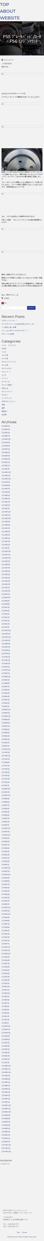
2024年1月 (6, 508)
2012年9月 (6, 957)
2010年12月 (6, 1026)
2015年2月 (6, 861)
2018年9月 (6, 720)
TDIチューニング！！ (10, 321)
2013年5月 (6, 931)
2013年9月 (6, 917)
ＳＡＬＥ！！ (6, 372)
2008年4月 (6, 1132)
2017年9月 (6, 759)
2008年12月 (6, 1105)
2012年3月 (6, 977)
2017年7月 (6, 766)
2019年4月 (6, 696)
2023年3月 (6, 541)
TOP (4, 4)
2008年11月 (6, 1109)
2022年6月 (6, 571)
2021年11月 (6, 594)
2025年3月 (6, 462)
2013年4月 (6, 934)
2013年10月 (6, 914)
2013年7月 (6, 924)
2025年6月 (6, 452)
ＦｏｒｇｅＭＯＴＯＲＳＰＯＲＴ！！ (15, 331)
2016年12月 (6, 789)
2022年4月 (6, 578)
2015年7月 (6, 845)
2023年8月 (6, 525)
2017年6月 (6, 769)
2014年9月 (6, 878)
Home (24, 1232)
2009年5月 (6, 1089)
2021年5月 (6, 614)
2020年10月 (6, 637)
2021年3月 (6, 621)
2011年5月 (5, 1010)
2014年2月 (6, 901)
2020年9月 (6, 640)
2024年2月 (6, 505)
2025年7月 (6, 449)
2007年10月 (6, 1152)
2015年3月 (6, 858)
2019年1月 (5, 706)
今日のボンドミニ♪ (8, 401)
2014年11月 (6, 871)
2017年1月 (5, 785)
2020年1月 (6, 667)
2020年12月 (6, 630)
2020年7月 (6, 647)
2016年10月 (6, 795)
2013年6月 (6, 927)
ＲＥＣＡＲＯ (6, 368)
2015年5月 (5, 851)
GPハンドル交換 (8, 334)
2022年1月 (6, 588)
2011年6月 (5, 1006)
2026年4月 (6, 429)
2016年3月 (6, 818)
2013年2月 (6, 940)
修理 (3, 408)
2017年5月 (6, 772)
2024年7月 (6, 489)
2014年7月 (6, 884)
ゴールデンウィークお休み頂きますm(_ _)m (18, 324)
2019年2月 (6, 703)
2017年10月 (6, 756)
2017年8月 (6, 762)
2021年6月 (6, 611)
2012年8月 (6, 960)
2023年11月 (6, 515)
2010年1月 (5, 1062)
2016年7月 (6, 805)
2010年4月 (6, 1053)
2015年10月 (6, 835)
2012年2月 (6, 980)
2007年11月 (6, 1148)
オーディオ (6, 382)
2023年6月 (6, 532)
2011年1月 (5, 1023)
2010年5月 (6, 1049)
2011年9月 (5, 997)
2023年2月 (6, 545)
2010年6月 (6, 1046)
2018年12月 (6, 710)
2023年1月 (6, 548)
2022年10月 (6, 558)
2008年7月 (6, 1122)
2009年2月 (6, 1099)
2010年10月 (6, 1033)
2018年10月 (6, 716)
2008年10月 (6, 1112)
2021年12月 (6, 591)
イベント (5, 378)
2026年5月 (6, 426)
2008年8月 (6, 1119)
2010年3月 (6, 1056)
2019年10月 (6, 677)
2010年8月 (6, 1039)
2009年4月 (6, 1092)
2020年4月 (6, 657)
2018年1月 (5, 746)
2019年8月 (6, 683)
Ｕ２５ (4, 375)
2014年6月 (6, 888)
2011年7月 (5, 1003)
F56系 (4, 349)
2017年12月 (6, 749)
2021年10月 (6, 598)
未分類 (6, 298)
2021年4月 (6, 617)
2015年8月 (6, 841)
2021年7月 (6, 607)
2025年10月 (6, 439)
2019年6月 (6, 690)
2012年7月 (6, 963)
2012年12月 (6, 947)
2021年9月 (6, 601)
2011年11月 (5, 990)
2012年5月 (6, 970)
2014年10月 (6, 875)
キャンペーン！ (7, 391)
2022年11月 (6, 555)
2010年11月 (6, 1029)
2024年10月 (6, 479)
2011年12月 (6, 987)
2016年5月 (5, 812)
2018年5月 (6, 733)
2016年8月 (6, 802)
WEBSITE (10, 17)
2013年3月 (6, 937)
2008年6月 (6, 1125)
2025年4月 (6, 459)
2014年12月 (6, 868)
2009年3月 (6, 1095)
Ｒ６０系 (5, 365)
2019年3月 (6, 700)
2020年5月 (6, 654)
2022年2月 (6, 584)
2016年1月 (5, 825)
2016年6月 (5, 809)
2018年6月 (6, 729)
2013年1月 (5, 944)
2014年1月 (5, 904)
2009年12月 (6, 1066)
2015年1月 (5, 865)
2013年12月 (6, 907)
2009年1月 (6, 1102)
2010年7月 (6, 1043)
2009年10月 (6, 1072)
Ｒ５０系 (5, 355)
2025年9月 (6, 442)
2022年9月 (6, 561)
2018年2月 (6, 743)
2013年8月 (6, 921)
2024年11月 (6, 476)
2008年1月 (6, 1142)
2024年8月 (6, 485)
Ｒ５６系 (5, 358)
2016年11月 (6, 792)
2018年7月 (6, 726)
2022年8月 (6, 564)
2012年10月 (6, 954)
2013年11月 (6, 911)
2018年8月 (6, 723)
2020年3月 (6, 660)
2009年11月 (6, 1069)
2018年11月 (6, 713)
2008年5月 (6, 1128)
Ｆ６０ (4, 352)
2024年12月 (6, 472)
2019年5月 (6, 693)
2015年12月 (6, 828)
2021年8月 (6, 604)
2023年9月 (6, 522)
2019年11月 (6, 673)
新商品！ (5, 411)
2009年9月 (6, 1076)
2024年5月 (6, 495)
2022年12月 (6, 551)
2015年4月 (6, 855)
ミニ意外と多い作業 (9, 327)
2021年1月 (5, 627)
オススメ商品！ (7, 385)
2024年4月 (6, 499)
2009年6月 (6, 1086)
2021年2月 (6, 624)
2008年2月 (6, 1138)
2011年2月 (5, 1020)
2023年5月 (6, 535)
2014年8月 (6, 881)
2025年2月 (6, 466)
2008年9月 (6, 1115)
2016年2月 (6, 822)
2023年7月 (6, 528)
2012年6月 (6, 967)
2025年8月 (6, 446)
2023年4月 (6, 538)
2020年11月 (6, 634)
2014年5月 (6, 891)
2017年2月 (6, 782)
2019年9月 (6, 680)
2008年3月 (6, 1135)
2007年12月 (6, 1145)
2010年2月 (6, 1059)
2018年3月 (6, 739)
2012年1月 (5, 983)
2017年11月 (6, 752)
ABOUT (8, 11)
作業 (3, 405)
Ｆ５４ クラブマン (9, 345)
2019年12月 (6, 670)
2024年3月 (6, 502)
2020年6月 (6, 650)
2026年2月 (6, 436)
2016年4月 (6, 815)
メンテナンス (6, 398)
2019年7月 (6, 687)
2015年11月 (6, 832)
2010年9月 (6, 1036)
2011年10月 (6, 993)
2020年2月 (6, 663)
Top (18, 1232)
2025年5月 (6, 456)
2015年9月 (6, 838)
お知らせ (5, 388)
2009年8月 (6, 1079)
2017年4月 (6, 776)
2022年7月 (6, 568)
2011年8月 (5, 1000)
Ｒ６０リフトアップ (9, 362)
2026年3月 (6, 433)
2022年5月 (6, 574)
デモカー (5, 395)
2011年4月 (5, 1013)
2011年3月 (5, 1016)
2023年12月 (6, 512)
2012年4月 (6, 973)
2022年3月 (6, 581)
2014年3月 (6, 898)
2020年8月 (6, 644)
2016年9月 (6, 799)
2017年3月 (6, 779)
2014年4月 (6, 894)
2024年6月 (6, 492)
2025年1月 (6, 469)
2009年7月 (6, 1082)
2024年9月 (6, 482)
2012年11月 (6, 950)
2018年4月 (6, 736)
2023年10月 (6, 518)
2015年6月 (5, 848)
